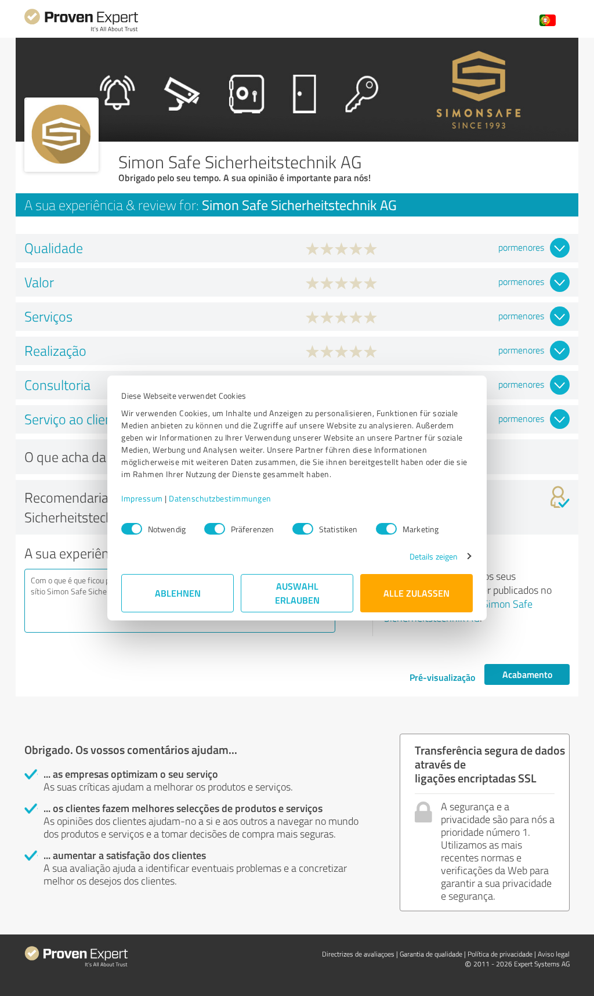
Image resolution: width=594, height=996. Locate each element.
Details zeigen (434, 556)
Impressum (142, 498)
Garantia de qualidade (431, 954)
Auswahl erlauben (297, 593)
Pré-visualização (442, 677)
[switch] (214, 529)
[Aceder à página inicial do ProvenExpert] (81, 29)
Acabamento (527, 674)
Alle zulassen (416, 593)
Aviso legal (554, 954)
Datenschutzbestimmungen (220, 498)
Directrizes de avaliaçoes (358, 954)
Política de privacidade (500, 954)
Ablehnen (178, 593)
